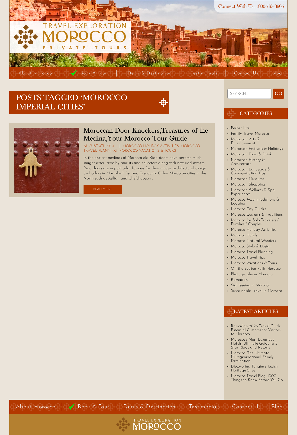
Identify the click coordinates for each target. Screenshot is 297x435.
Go (278, 93)
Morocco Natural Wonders (253, 241)
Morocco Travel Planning (252, 252)
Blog (277, 73)
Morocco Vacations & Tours (147, 151)
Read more (103, 189)
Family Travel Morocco (250, 134)
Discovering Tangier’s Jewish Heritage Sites (254, 368)
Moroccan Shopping (248, 184)
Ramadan (239, 280)
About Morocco (35, 73)
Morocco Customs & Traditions (257, 215)
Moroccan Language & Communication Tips (250, 171)
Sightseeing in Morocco (250, 285)
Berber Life (240, 128)
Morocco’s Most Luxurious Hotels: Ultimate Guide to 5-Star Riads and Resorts (254, 343)
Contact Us (246, 73)
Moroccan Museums (247, 179)
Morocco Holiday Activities (151, 146)
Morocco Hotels (244, 235)
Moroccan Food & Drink (251, 154)
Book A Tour (93, 73)
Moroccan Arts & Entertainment (245, 141)
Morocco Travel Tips (248, 257)
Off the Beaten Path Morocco (256, 269)
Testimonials (204, 73)
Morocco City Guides (248, 209)
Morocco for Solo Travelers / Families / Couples (255, 222)
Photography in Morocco (252, 274)
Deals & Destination (150, 73)
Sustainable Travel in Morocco (256, 291)
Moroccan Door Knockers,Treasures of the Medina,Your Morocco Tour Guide (146, 134)
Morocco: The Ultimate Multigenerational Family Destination (252, 357)
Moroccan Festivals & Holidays (257, 149)
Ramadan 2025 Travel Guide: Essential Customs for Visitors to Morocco (256, 330)
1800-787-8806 (270, 6)
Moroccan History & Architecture (248, 162)
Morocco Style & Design (251, 246)
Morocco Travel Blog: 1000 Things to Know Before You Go (257, 378)
